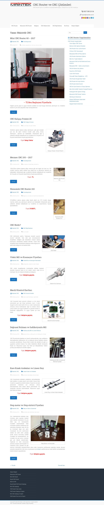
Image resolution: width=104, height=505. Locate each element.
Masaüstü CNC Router (26, 25)
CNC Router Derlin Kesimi (76, 84)
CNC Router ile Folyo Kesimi (77, 81)
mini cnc (33, 45)
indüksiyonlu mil (33, 334)
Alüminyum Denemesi (75, 97)
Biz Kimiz (66, 25)
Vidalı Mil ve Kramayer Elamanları (32, 260)
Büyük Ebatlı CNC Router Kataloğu (18, 484)
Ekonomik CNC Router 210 (22, 189)
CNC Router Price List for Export (17, 496)
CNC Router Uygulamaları (74, 41)
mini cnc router (39, 45)
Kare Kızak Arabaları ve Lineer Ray (27, 368)
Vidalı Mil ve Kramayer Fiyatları (26, 257)
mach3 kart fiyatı (29, 297)
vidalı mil (31, 264)
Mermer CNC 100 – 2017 (21, 157)
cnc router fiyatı (30, 164)
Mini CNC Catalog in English (16, 493)
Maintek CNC (15, 41)
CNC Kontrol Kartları (28, 293)
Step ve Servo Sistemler (29, 408)
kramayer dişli (25, 264)
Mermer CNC (13, 481)
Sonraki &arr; (61, 465)
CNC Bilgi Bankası (57, 25)
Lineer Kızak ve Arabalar (29, 371)
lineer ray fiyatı (36, 375)
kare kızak (25, 375)
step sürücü (36, 412)
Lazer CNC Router (74, 73)
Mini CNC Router (14, 476)
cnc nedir (26, 231)
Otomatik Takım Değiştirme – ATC (78, 76)
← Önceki (12, 465)
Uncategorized (27, 41)
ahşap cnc (25, 195)
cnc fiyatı (23, 45)
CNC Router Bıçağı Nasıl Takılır (77, 79)
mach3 (24, 297)
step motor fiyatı (31, 412)
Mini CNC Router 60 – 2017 (22, 38)
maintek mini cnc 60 (37, 99)
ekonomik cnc (41, 195)
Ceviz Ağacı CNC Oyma (76, 43)
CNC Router (14, 25)
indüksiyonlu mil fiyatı (41, 334)
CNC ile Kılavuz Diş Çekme (76, 68)
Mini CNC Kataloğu (14, 486)
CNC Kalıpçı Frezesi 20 (21, 119)
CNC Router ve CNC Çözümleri (52, 4)
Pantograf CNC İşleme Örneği (77, 91)
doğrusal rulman (26, 334)
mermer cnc (36, 164)
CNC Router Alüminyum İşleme (78, 56)
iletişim (39, 449)
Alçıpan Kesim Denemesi (76, 104)
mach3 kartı (35, 297)
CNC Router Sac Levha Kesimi (78, 48)
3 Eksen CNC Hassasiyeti (76, 51)
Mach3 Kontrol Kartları (21, 290)
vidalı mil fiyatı (36, 264)
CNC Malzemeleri (45, 25)
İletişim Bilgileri (75, 25)
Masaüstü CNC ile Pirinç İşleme (78, 53)
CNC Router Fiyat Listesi (15, 489)
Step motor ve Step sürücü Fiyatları (27, 405)
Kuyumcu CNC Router (75, 71)
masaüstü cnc (28, 45)
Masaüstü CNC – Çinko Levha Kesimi (79, 66)
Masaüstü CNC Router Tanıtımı (78, 94)
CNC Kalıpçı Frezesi (28, 122)
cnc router (25, 164)
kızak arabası (29, 375)
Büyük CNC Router (14, 479)
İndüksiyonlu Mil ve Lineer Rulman (32, 330)
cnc (23, 125)
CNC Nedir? (15, 225)
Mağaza (36, 25)
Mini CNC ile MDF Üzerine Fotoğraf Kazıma (81, 89)
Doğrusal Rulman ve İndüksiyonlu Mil (28, 327)
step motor (25, 412)
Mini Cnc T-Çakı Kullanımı (76, 59)
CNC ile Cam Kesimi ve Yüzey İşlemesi (80, 86)
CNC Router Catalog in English (17, 491)
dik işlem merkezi (32, 125)
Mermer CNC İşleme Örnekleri (77, 46)
